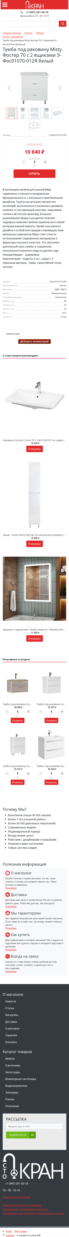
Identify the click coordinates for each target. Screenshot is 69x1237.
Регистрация (20, 1231)
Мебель (10, 1058)
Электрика (11, 1092)
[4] (37, 144)
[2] (31, 144)
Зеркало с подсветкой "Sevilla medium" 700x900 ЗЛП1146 (35, 629)
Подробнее (10, 888)
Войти (9, 1231)
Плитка (9, 1099)
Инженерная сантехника (20, 1079)
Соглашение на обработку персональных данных (33, 1213)
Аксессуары (12, 1072)
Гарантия (11, 1035)
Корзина (10, 1235)
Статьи (9, 1008)
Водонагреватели (16, 1086)
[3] (34, 144)
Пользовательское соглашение (22, 1205)
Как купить (11, 1015)
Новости (10, 1001)
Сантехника (12, 1065)
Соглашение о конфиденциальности (25, 1209)
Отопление (12, 1106)
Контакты (11, 1042)
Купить (34, 174)
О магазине (12, 1028)
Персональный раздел (17, 1197)
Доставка (11, 1022)
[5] (40, 144)
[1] (28, 144)
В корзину (34, 449)
